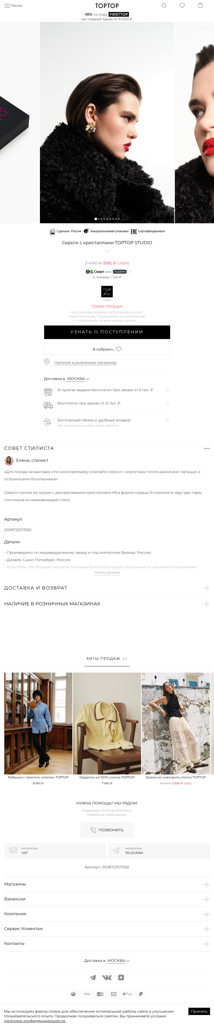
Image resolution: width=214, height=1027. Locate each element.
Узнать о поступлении (107, 332)
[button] (95, 218)
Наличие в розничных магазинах (86, 362)
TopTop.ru (107, 5)
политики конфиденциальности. (35, 1020)
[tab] (106, 661)
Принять (199, 1011)
